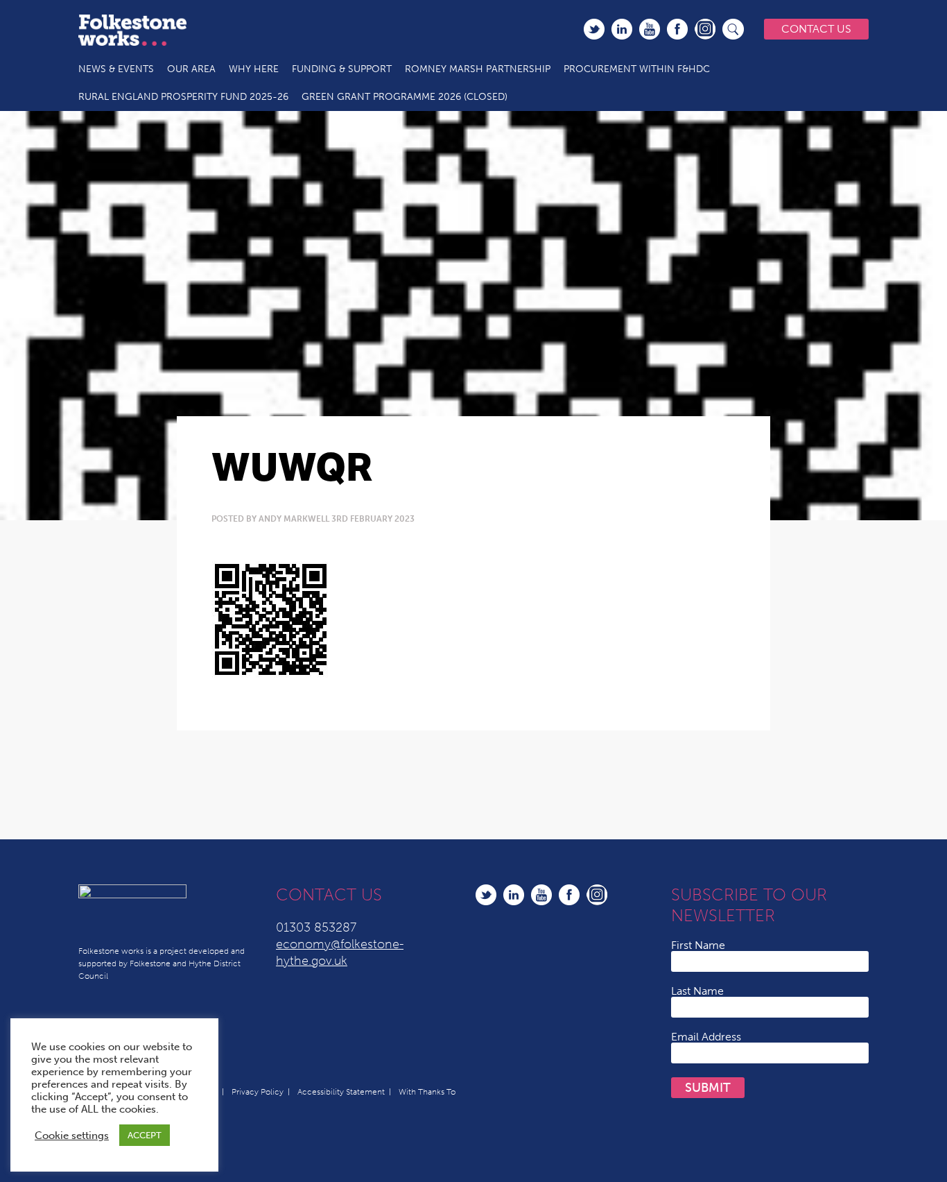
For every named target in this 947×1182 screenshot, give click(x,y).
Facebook (677, 29)
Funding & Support (342, 69)
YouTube (649, 29)
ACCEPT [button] (145, 1135)
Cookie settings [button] (72, 1135)
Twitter (594, 29)
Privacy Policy (258, 1092)
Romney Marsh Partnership (477, 69)
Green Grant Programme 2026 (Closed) (404, 97)
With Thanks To (427, 1092)
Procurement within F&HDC (637, 69)
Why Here (254, 69)
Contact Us (816, 28)
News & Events (116, 69)
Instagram (705, 29)
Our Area (191, 69)
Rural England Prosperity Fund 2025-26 (183, 97)
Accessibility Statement (341, 1092)
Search (733, 29)
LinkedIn (621, 29)
